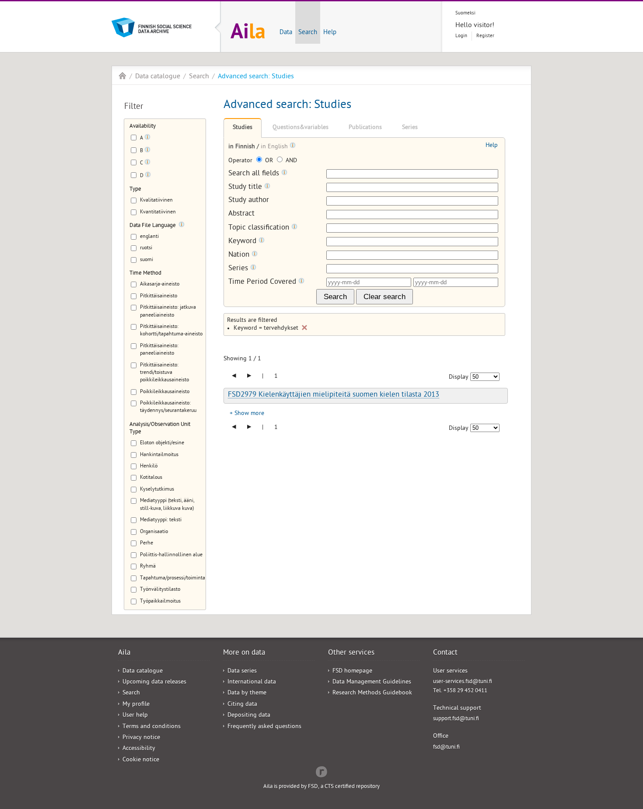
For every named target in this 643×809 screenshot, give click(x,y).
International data (251, 682)
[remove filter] (304, 327)
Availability (142, 126)
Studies (242, 128)
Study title (246, 187)
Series (410, 128)
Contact (445, 653)
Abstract (241, 214)
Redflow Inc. (321, 771)
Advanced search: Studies (256, 77)
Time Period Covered (263, 282)
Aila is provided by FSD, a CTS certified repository (321, 787)
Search (307, 33)
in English (275, 147)
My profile (136, 704)
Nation (240, 255)
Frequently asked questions (264, 727)
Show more (249, 414)
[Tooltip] (147, 139)
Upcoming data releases (154, 682)
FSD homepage (352, 671)
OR (269, 161)
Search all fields (254, 174)
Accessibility (138, 749)
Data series (242, 671)
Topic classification (259, 228)
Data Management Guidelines (371, 682)
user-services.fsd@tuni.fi (462, 682)
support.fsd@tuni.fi (456, 719)
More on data (244, 653)
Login (461, 36)
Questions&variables (300, 128)
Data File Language (152, 226)
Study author (248, 201)
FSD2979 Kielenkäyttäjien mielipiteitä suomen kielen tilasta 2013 (333, 395)
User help (135, 715)
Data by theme (246, 693)
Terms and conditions (151, 727)
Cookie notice (140, 760)
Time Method (145, 273)
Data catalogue (157, 77)
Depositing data (248, 715)
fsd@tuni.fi (446, 747)
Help (329, 33)
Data (286, 33)
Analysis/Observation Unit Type (159, 429)
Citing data (242, 704)
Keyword (243, 241)
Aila (122, 75)
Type (135, 189)
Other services (351, 653)
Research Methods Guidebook (372, 693)
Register (485, 36)
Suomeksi (465, 13)
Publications (365, 128)
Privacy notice (141, 738)
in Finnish (242, 147)
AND (290, 161)
